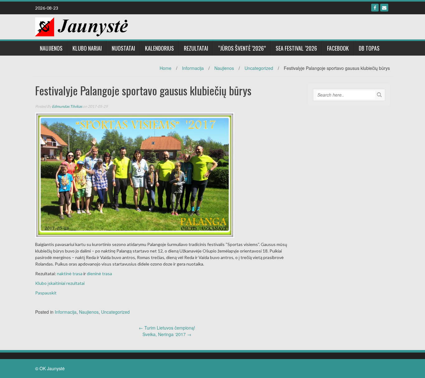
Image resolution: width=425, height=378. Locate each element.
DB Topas (369, 48)
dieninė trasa (99, 273)
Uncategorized (259, 68)
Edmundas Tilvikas (67, 106)
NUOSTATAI (123, 48)
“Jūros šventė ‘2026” (242, 48)
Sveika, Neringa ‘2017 (166, 334)
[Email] (384, 7)
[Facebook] (375, 7)
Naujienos (51, 48)
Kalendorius (159, 48)
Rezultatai (196, 48)
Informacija (193, 68)
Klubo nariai (87, 48)
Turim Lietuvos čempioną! (167, 328)
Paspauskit (46, 292)
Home (165, 68)
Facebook (338, 48)
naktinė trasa (69, 273)
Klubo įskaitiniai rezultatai (60, 283)
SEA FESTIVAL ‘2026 (296, 48)
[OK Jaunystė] (81, 26)
